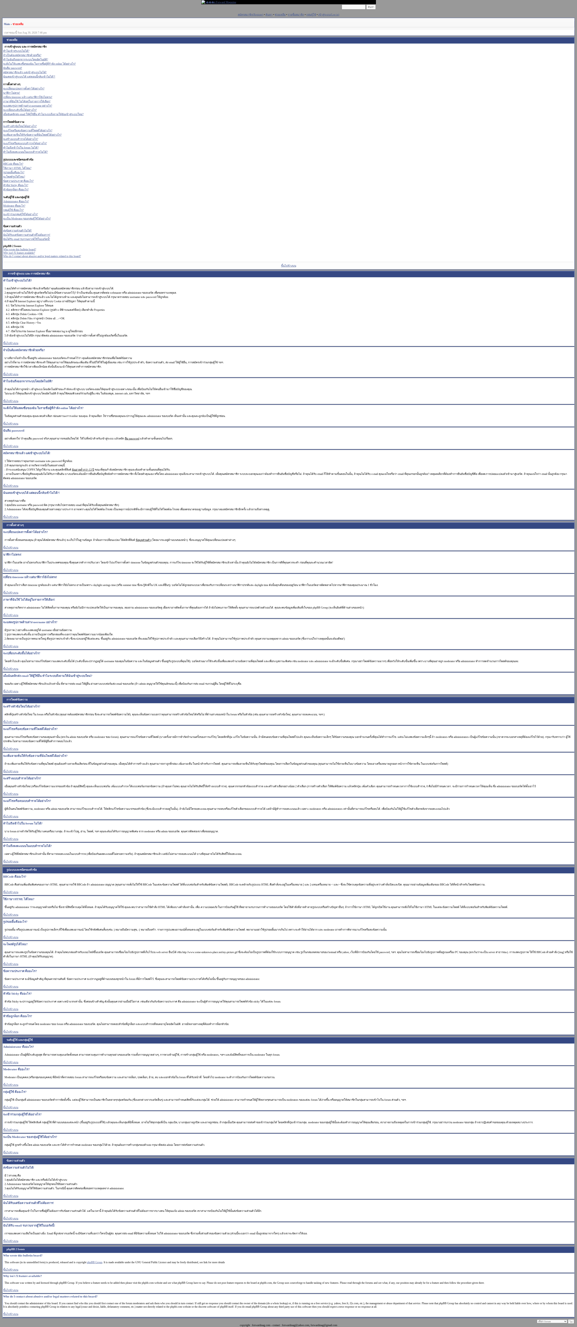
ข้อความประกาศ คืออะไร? (18, 181)
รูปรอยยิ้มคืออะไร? (13, 172)
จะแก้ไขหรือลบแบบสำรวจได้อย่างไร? (25, 143)
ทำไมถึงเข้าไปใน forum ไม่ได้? (21, 147)
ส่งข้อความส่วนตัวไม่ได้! (17, 230)
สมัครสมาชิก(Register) (250, 14)
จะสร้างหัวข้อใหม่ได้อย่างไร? (20, 126)
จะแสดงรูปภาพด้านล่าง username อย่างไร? (27, 105)
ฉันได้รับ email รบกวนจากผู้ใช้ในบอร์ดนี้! (26, 239)
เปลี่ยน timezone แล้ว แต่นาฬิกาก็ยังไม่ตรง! (27, 97)
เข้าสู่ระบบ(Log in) (328, 14)
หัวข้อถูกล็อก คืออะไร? (16, 189)
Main (7, 24)
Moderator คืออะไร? (14, 205)
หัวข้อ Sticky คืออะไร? (15, 185)
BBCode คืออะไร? (13, 163)
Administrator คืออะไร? (16, 201)
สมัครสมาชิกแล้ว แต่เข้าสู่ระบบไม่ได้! (25, 72)
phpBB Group (94, 1262)
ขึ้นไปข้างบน (288, 265)
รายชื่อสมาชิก (296, 14)
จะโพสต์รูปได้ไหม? (14, 176)
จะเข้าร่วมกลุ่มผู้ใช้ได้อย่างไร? (20, 214)
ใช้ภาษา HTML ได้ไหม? (17, 168)
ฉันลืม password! (12, 68)
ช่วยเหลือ (280, 14)
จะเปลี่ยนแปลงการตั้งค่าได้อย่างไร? (23, 88)
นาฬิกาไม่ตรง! (11, 92)
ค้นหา (269, 14)
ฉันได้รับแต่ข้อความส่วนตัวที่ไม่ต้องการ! (26, 234)
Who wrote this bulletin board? (19, 249)
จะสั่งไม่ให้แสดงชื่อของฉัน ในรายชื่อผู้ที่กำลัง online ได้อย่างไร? (39, 63)
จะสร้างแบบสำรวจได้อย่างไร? (20, 139)
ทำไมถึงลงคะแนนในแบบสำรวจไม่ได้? (25, 151)
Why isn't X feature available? (19, 252)
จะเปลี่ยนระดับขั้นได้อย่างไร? (20, 110)
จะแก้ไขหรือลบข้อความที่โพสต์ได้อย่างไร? (27, 130)
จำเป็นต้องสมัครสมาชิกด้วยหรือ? (22, 55)
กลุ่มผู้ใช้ (311, 14)
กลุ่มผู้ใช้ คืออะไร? (13, 210)
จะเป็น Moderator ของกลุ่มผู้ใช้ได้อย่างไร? (27, 218)
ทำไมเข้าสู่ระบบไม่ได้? (16, 51)
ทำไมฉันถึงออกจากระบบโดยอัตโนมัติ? (25, 59)
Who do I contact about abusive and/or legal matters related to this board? (42, 256)
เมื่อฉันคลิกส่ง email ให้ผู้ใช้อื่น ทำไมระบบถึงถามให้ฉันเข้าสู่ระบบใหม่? (43, 114)
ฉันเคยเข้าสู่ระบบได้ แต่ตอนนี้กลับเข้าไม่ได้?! (29, 76)
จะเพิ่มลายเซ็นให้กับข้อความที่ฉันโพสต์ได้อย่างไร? (32, 134)
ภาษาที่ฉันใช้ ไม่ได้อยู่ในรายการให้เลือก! (26, 101)
